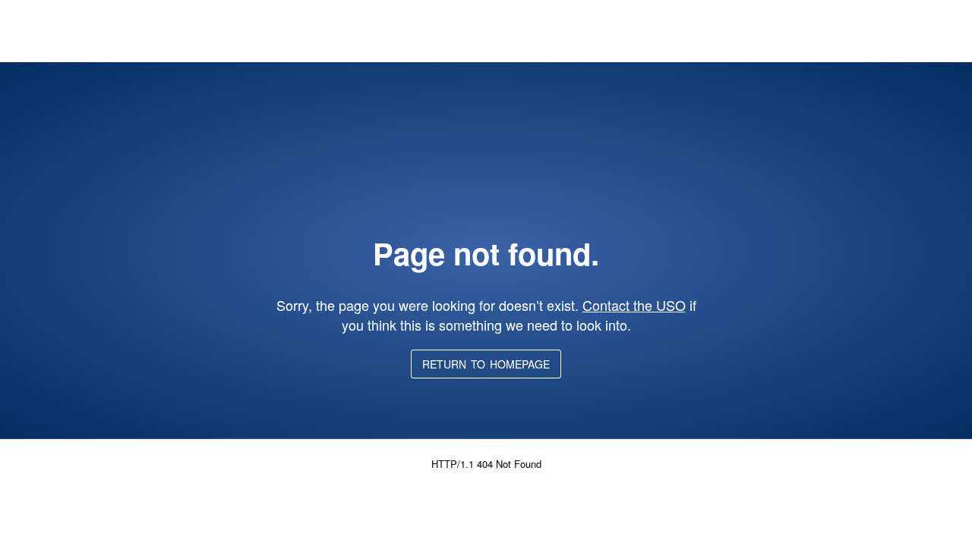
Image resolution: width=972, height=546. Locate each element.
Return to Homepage (486, 364)
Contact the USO (634, 305)
